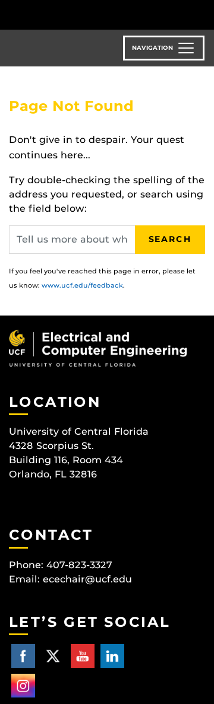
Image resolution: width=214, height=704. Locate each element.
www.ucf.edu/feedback (82, 285)
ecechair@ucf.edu (87, 579)
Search (170, 239)
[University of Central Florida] (90, 14)
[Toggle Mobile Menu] (202, 14)
